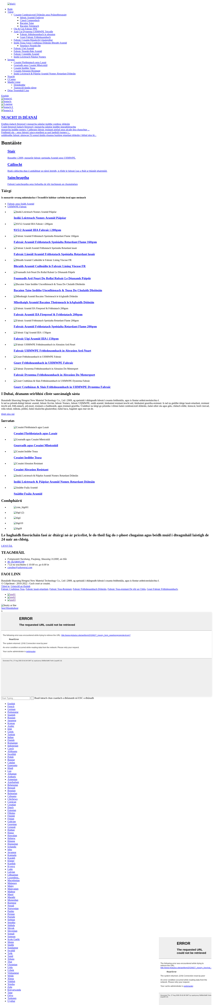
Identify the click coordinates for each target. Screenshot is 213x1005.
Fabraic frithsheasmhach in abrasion (37, 34)
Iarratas (11, 59)
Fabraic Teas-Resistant (60, 589)
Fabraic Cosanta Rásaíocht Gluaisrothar (33, 40)
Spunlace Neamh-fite (30, 45)
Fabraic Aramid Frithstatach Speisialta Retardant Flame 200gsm (55, 326)
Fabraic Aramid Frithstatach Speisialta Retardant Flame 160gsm (55, 242)
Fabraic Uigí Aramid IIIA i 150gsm (36, 338)
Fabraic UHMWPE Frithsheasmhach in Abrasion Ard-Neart (52, 350)
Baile (10, 9)
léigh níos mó (8, 414)
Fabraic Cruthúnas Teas (12, 589)
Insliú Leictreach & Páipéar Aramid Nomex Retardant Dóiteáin (45, 73)
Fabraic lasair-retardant (37, 589)
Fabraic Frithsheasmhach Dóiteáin (89, 589)
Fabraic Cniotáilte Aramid (26, 54)
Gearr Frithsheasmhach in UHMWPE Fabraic (43, 362)
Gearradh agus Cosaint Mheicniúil (30, 65)
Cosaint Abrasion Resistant (27, 71)
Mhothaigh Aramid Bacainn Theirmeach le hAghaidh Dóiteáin (54, 302)
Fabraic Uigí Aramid (24, 48)
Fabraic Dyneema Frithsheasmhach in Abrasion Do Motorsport (54, 374)
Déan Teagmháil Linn (18, 90)
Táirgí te (5, 586)
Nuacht (11, 76)
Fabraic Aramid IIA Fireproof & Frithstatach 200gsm (48, 314)
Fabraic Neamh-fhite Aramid (28, 51)
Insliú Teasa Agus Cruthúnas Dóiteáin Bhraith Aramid (40, 42)
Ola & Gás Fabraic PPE (25, 28)
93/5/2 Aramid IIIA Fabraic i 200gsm (37, 230)
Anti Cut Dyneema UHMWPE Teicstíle (33, 31)
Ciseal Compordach (29, 20)
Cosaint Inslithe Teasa (24, 68)
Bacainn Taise (27, 23)
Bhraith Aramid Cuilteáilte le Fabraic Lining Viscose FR (50, 266)
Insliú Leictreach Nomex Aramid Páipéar (40, 217)
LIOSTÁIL (7, 546)
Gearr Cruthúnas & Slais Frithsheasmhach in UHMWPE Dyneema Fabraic (62, 387)
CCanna (11, 79)
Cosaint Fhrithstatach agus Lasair (30, 62)
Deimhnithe (19, 85)
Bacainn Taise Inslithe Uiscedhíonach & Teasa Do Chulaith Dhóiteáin (58, 290)
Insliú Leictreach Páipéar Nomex (30, 56)
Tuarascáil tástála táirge (25, 87)
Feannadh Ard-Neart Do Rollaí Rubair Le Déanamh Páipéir (52, 278)
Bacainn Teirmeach (29, 26)
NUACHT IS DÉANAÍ (19, 117)
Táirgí (10, 12)
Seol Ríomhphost (9, 608)
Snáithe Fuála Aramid (28, 493)
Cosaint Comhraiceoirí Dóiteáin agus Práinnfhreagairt (40, 14)
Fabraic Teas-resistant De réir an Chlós (127, 589)
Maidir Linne (13, 82)
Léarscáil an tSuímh (20, 586)
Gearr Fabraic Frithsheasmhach (35, 37)
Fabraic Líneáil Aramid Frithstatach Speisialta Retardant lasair (54, 254)
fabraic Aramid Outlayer (32, 17)
